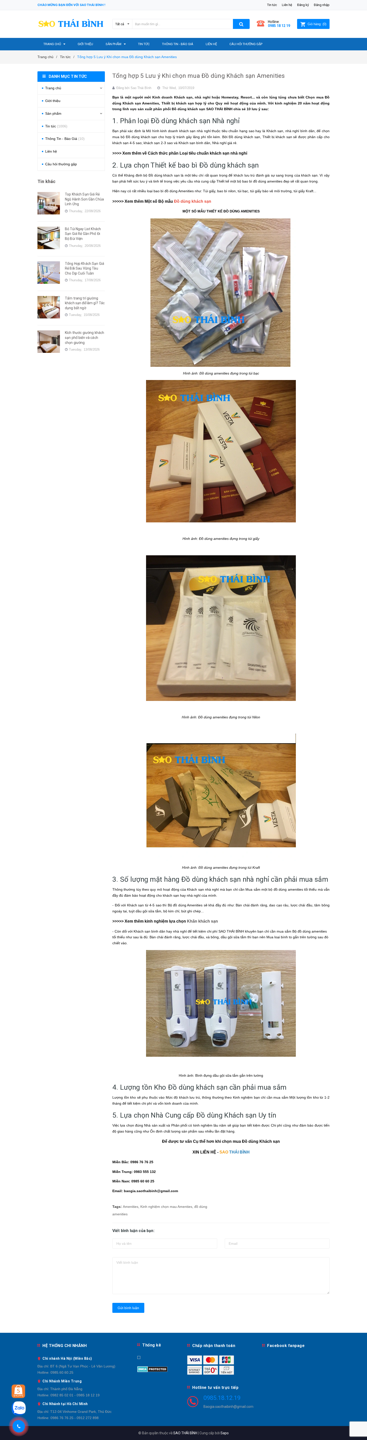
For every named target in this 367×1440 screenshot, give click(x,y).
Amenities (130, 1207)
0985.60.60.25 (61, 1372)
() (317, 24)
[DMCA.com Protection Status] (152, 1369)
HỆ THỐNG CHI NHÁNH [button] (64, 1345)
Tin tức (272, 5)
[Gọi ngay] (18, 1426)
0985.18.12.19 (221, 1397)
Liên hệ (287, 5)
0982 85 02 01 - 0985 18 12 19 (75, 1395)
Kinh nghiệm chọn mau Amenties (166, 1207)
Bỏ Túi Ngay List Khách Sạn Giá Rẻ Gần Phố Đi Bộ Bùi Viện (83, 234)
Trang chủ (53, 88)
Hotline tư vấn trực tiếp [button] (215, 1387)
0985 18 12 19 (279, 26)
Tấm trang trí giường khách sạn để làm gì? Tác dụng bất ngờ (85, 303)
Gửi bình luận (128, 1308)
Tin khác (46, 181)
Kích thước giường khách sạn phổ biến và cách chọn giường (84, 337)
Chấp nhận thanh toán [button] (213, 1345)
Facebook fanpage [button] (286, 1345)
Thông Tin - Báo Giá (65, 139)
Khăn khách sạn (202, 921)
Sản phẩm (53, 113)
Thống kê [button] (151, 1345)
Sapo (224, 1433)
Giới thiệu (52, 101)
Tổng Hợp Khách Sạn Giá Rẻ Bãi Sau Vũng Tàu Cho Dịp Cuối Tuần (84, 268)
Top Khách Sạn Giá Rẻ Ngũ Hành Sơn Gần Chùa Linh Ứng (84, 199)
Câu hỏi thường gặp (61, 164)
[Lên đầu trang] (358, 1430)
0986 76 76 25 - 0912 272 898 (74, 1418)
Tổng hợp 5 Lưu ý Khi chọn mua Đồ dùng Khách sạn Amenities (198, 75)
